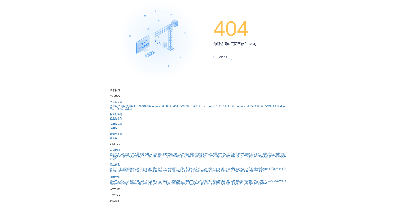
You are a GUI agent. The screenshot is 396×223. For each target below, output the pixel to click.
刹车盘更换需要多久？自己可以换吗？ (144, 156)
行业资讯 (115, 164)
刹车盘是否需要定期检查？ (215, 171)
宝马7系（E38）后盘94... (166, 106)
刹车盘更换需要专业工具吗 (258, 181)
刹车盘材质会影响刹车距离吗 (217, 183)
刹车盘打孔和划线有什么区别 (126, 168)
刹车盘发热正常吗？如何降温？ (197, 168)
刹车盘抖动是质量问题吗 (186, 171)
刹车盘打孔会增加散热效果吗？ (147, 183)
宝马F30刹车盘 (273, 106)
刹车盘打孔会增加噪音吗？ (230, 168)
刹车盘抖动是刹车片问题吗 (228, 181)
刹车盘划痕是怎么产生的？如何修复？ (187, 156)
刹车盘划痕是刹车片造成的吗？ (183, 183)
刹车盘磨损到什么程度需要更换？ (208, 154)
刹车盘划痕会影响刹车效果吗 (262, 168)
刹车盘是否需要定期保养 (199, 181)
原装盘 (113, 106)
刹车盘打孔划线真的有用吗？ (224, 156)
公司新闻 (115, 150)
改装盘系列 (116, 124)
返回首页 (223, 57)
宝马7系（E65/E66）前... (222, 106)
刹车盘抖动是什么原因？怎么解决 (128, 181)
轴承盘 (113, 138)
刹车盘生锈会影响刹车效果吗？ (245, 154)
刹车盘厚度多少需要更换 (254, 156)
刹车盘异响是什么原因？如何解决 (171, 154)
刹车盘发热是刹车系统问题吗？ (251, 183)
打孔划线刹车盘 (142, 106)
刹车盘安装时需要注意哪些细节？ (166, 181)
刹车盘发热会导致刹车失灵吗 (156, 171)
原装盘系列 (116, 102)
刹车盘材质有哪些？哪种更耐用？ (161, 168)
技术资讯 (115, 177)
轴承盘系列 (116, 134)
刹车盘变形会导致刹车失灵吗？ (248, 171)
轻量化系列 (116, 114)
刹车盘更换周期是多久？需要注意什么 (131, 154)
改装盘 (113, 128)
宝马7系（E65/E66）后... (194, 106)
